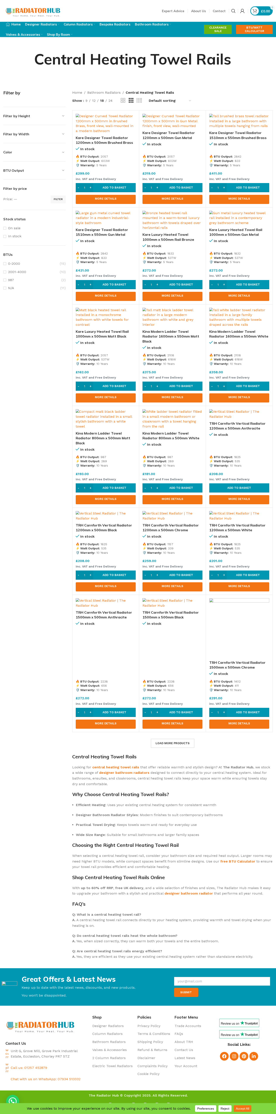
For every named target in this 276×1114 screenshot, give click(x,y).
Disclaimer (146, 1058)
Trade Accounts (188, 1026)
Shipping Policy (150, 1042)
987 (11, 280)
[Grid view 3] (131, 100)
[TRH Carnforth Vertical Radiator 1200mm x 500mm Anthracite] (239, 414)
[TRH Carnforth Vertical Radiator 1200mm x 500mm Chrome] (172, 516)
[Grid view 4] (139, 100)
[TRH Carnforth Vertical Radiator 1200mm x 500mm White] (239, 516)
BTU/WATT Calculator (254, 29)
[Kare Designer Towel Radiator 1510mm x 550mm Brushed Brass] (239, 121)
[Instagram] (234, 1056)
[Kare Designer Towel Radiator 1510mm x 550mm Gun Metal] (106, 218)
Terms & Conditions (153, 1034)
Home (77, 92)
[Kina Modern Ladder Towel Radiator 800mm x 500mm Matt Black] (106, 419)
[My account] (242, 11)
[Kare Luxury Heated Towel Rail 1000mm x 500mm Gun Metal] (239, 218)
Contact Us (184, 1050)
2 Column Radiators (109, 1058)
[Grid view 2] (123, 100)
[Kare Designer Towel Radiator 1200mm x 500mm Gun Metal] (172, 121)
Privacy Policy (148, 1026)
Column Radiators (107, 1034)
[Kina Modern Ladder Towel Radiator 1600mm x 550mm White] (239, 317)
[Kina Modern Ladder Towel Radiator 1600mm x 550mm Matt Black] (172, 317)
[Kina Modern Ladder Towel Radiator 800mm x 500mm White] (172, 419)
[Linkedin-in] (253, 1056)
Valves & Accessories (109, 1050)
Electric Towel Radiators (112, 1066)
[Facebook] (224, 1056)
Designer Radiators (108, 1026)
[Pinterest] (244, 1056)
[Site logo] (33, 10)
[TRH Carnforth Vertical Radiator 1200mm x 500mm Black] (106, 516)
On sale (14, 228)
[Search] (233, 11)
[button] (106, 187)
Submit (186, 992)
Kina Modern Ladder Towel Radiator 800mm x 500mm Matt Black (103, 438)
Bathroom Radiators (104, 92)
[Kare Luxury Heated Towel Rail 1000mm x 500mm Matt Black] (106, 317)
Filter (58, 199)
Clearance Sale (217, 29)
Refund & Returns (152, 1050)
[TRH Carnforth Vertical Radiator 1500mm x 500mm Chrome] (239, 628)
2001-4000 (17, 272)
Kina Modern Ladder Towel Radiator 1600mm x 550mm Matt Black (170, 336)
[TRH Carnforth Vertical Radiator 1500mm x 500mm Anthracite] (106, 603)
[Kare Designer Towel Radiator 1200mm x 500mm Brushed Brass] (106, 123)
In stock (14, 236)
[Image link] (40, 1025)
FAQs (179, 1034)
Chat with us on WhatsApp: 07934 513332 (46, 1079)
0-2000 (14, 264)
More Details (106, 198)
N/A (11, 288)
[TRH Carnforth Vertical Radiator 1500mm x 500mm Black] (172, 603)
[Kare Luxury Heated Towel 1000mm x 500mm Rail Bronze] (172, 220)
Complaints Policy (152, 1066)
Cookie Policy (148, 1074)
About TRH (184, 1042)
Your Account (186, 1066)
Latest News (185, 1058)
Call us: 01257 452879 (29, 1068)
